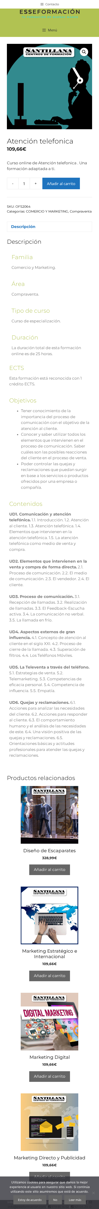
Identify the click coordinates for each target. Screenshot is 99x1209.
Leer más (75, 1200)
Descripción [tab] (23, 226)
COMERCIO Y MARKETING (47, 211)
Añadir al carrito (61, 183)
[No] (93, 1193)
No (55, 1200)
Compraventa (81, 211)
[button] (84, 52)
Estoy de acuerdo (30, 1200)
